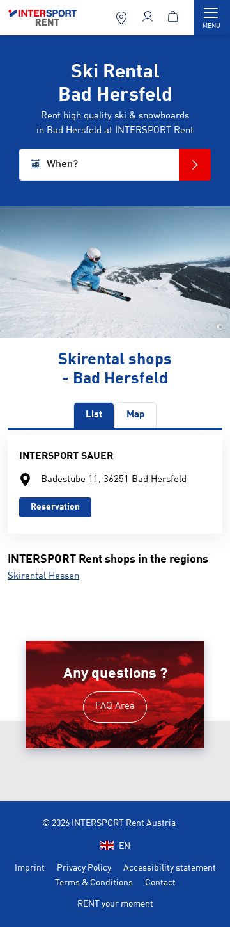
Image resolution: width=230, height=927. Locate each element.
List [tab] (94, 415)
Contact (160, 882)
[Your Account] (149, 17)
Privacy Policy (84, 868)
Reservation (55, 507)
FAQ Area (115, 706)
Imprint (30, 868)
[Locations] (123, 17)
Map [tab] (135, 415)
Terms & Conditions (94, 882)
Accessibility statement (169, 868)
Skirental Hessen (43, 576)
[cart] (175, 17)
